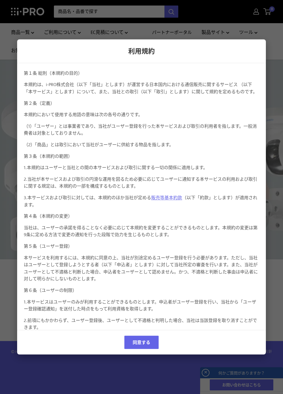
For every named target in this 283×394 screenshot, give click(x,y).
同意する (141, 342)
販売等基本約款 (166, 198)
